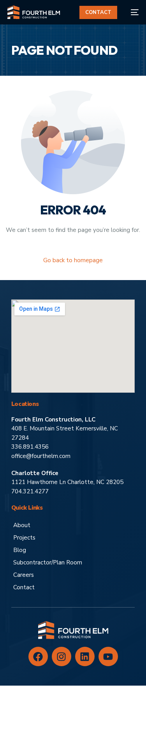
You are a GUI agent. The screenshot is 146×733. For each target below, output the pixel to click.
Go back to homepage (73, 260)
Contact (24, 587)
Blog (19, 550)
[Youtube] (108, 656)
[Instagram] (61, 656)
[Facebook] (38, 656)
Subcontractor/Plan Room (47, 562)
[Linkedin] (85, 656)
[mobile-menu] (132, 12)
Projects (24, 537)
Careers (23, 575)
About (21, 525)
